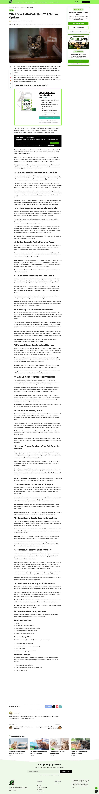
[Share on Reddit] (10, 80)
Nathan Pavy (14, 21)
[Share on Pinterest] (10, 77)
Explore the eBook (78, 61)
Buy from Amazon (49, 117)
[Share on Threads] (10, 83)
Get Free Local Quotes (78, 27)
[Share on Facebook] (10, 70)
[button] (75, 2)
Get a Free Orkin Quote (78, 23)
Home (10, 7)
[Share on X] (10, 74)
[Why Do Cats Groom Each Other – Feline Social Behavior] (80, 744)
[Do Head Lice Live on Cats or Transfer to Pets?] (59, 744)
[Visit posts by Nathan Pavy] (10, 21)
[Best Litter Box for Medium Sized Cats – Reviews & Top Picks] (18, 744)
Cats (13, 7)
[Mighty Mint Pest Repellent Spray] (26, 101)
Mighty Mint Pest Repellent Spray (47, 93)
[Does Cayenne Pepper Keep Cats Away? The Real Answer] (39, 744)
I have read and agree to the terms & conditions (50, 774)
